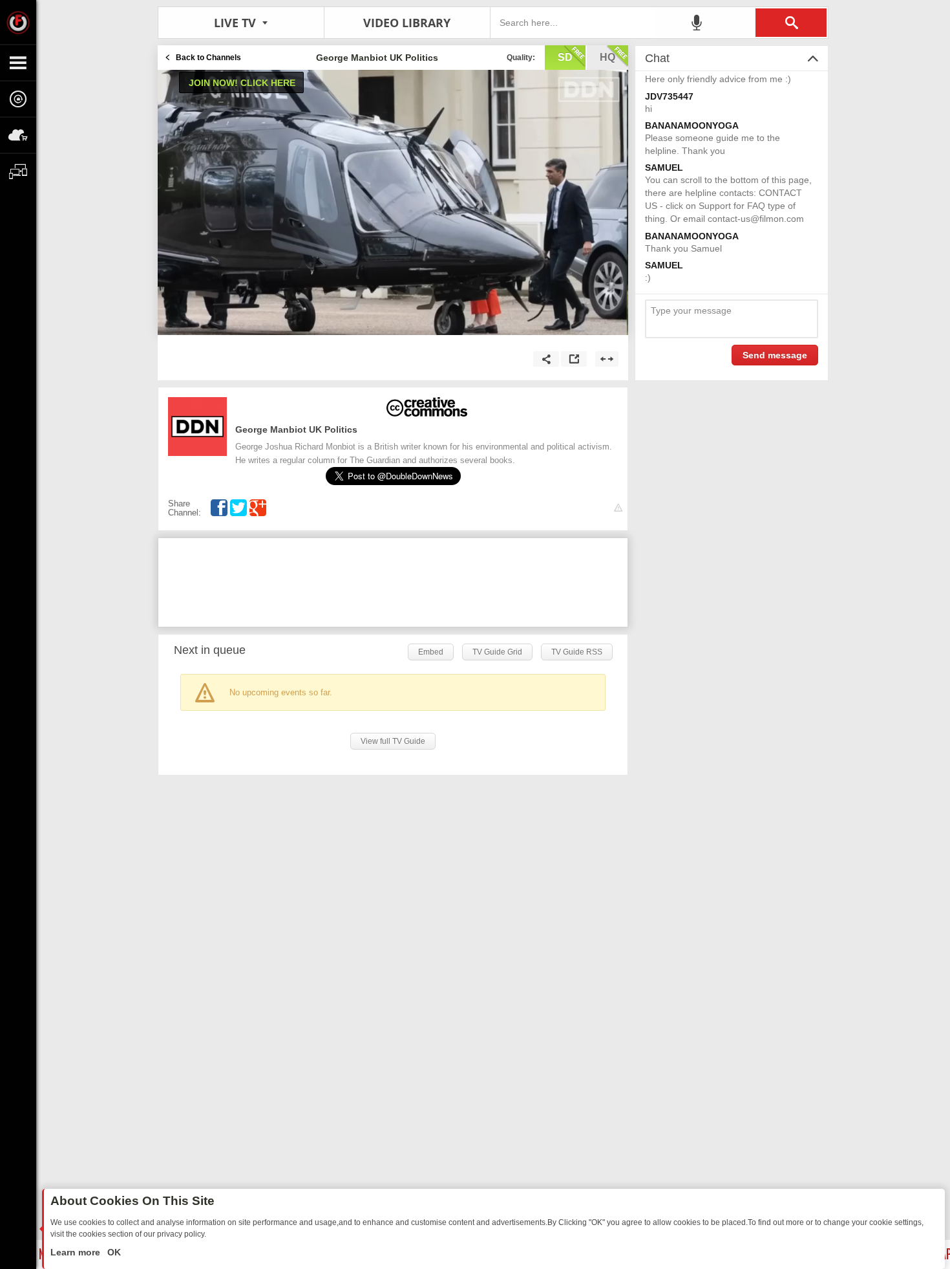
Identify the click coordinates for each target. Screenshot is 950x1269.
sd (565, 57)
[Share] (546, 359)
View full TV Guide (393, 741)
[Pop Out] (574, 359)
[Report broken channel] (618, 508)
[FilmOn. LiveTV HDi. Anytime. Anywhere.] (18, 22)
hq (607, 57)
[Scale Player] (606, 359)
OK (113, 1252)
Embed (430, 651)
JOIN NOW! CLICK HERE (242, 83)
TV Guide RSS (576, 651)
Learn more (76, 1252)
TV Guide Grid (497, 651)
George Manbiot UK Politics (296, 429)
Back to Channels (208, 57)
